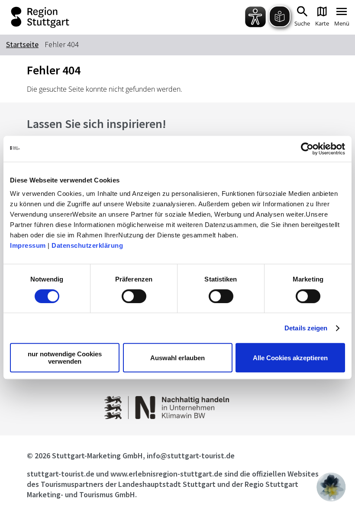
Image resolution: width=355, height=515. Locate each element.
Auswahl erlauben (177, 357)
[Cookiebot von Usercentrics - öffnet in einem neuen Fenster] (307, 148)
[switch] (134, 296)
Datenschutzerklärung (87, 245)
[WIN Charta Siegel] (177, 416)
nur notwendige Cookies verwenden (65, 357)
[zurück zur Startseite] (77, 17)
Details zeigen (305, 328)
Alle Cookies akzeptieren (290, 357)
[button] (331, 487)
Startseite (22, 44)
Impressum (28, 245)
